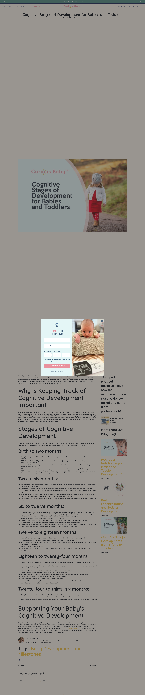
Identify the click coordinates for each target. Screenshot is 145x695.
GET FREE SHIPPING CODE (57, 365)
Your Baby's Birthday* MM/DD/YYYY (53, 351)
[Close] (102, 321)
